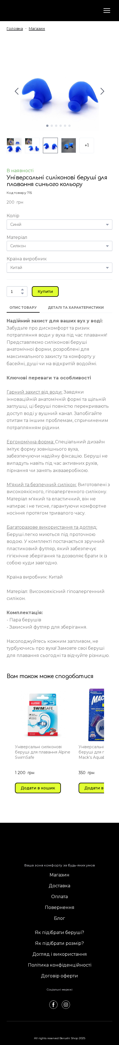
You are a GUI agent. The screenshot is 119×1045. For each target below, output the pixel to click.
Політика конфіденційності (59, 965)
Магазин (59, 875)
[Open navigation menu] (106, 10)
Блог (59, 918)
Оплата (59, 896)
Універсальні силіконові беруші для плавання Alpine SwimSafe (42, 752)
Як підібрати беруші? (59, 932)
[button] (22, 289)
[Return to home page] (29, 10)
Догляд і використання (59, 954)
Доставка (59, 885)
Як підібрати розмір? (59, 943)
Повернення (59, 907)
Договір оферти (59, 976)
